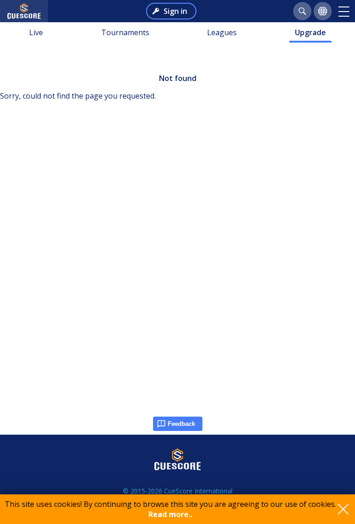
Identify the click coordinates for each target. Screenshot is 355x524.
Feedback (181, 423)
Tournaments (125, 32)
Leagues (222, 32)
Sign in (175, 11)
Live (36, 32)
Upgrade (310, 32)
